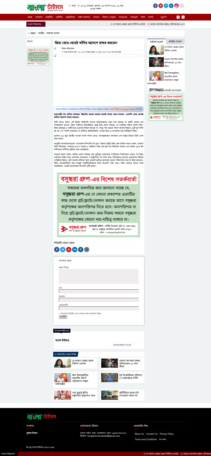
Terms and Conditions (146, 439)
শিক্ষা (143, 17)
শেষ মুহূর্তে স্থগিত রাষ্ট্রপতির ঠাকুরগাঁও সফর (83, 394)
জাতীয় (41, 33)
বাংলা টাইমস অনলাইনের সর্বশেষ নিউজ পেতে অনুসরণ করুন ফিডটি (99, 109)
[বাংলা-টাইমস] (45, 6)
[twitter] (160, 5)
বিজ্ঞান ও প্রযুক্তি (109, 17)
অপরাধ (96, 17)
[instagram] (166, 5)
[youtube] (176, 5)
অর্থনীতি (59, 17)
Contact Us (151, 434)
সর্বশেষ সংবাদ (52, 33)
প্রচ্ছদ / (33, 33)
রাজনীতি (49, 17)
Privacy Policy (167, 434)
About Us (139, 434)
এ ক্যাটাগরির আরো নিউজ (65, 354)
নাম (60, 288)
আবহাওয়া (123, 17)
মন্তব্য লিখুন (64, 267)
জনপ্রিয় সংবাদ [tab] (175, 41)
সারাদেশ (38, 17)
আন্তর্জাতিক (70, 17)
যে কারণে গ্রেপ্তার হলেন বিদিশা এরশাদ (117, 24)
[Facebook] (56, 249)
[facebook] (155, 5)
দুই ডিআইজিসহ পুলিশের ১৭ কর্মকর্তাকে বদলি (130, 377)
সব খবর (162, 439)
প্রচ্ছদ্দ (30, 17)
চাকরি (150, 17)
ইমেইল (62, 296)
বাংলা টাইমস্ (62, 340)
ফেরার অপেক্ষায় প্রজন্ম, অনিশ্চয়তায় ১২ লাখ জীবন (159, 24)
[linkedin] (171, 5)
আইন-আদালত (84, 17)
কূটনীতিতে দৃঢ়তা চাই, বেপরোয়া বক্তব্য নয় (129, 394)
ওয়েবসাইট (63, 305)
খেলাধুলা (134, 17)
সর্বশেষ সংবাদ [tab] (156, 41)
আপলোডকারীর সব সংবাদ (122, 345)
